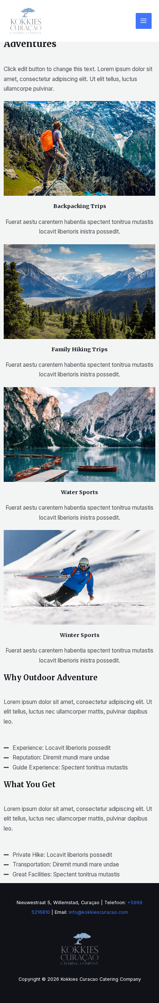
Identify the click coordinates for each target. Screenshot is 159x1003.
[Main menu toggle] (144, 21)
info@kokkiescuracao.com (98, 912)
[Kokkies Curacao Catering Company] (25, 21)
